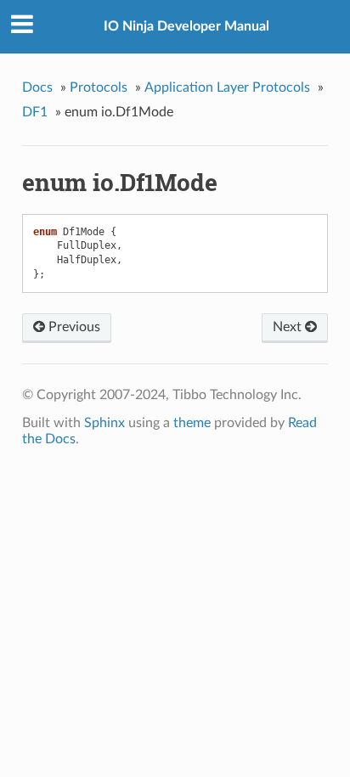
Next (289, 327)
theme (192, 423)
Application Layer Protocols (227, 87)
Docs (37, 87)
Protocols (98, 87)
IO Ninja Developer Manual (186, 26)
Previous (72, 327)
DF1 (35, 112)
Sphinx (104, 423)
